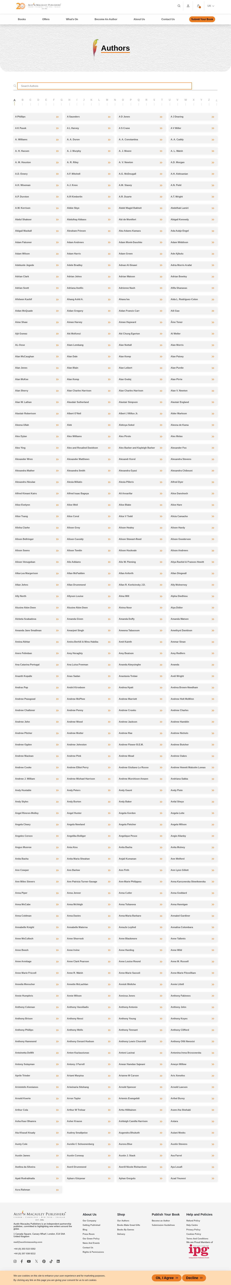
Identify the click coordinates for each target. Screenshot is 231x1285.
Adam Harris (74, 253)
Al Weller (176, 333)
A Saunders (73, 116)
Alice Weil (72, 504)
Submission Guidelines (163, 1225)
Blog (85, 1229)
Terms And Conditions (197, 1238)
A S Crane (124, 128)
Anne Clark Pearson (78, 961)
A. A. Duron (73, 139)
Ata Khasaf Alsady (25, 1132)
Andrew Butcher (180, 744)
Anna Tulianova (127, 904)
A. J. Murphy (74, 151)
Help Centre (192, 1225)
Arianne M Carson (129, 1075)
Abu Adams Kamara (130, 230)
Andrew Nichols (179, 733)
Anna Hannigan (179, 904)
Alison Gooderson (181, 539)
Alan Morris (177, 345)
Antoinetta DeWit (24, 1052)
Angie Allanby (178, 836)
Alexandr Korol (127, 459)
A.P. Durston (22, 196)
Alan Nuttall (125, 345)
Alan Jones (21, 367)
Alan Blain (72, 367)
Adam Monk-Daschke (130, 242)
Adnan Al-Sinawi (128, 265)
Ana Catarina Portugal (27, 664)
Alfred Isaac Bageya (78, 493)
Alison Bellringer (24, 539)
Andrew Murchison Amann (133, 778)
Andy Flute (177, 790)
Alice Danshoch (179, 493)
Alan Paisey (177, 356)
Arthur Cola (21, 1109)
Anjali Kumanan (127, 858)
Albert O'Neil (74, 413)
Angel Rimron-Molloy (26, 813)
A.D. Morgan (177, 162)
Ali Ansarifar (125, 493)
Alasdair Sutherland (78, 402)
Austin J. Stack (127, 1155)
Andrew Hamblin (180, 721)
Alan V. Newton (179, 390)
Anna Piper (21, 893)
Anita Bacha (125, 847)
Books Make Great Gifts (128, 1225)
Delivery (121, 1234)
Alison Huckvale (128, 550)
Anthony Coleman (25, 1007)
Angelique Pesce (128, 836)
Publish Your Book (166, 1214)
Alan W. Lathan (23, 402)
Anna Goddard (179, 893)
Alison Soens (22, 550)
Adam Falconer (23, 242)
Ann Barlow (73, 870)
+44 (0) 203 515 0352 (25, 1249)
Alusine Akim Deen (25, 607)
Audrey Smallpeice (77, 1132)
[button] (198, 6)
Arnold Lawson (179, 1087)
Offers (46, 19)
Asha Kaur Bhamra (25, 1121)
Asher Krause (74, 1121)
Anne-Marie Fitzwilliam (183, 973)
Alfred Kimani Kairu (26, 493)
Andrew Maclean (24, 756)
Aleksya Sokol (126, 425)
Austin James (22, 1155)
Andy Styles (21, 801)
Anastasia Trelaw (128, 676)
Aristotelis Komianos (26, 1087)
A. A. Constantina (128, 139)
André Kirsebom (76, 687)
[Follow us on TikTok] (52, 1261)
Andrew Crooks (127, 710)
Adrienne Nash (127, 288)
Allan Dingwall (179, 573)
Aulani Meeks (178, 1132)
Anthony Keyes (179, 1018)
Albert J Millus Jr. (128, 413)
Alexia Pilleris (126, 482)
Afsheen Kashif (23, 299)
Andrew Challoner (25, 710)
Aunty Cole (21, 1144)
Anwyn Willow (178, 1064)
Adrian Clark (22, 276)
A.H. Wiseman (22, 185)
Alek (69, 425)
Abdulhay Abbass (76, 219)
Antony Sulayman (25, 1064)
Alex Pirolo (125, 436)
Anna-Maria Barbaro (130, 915)
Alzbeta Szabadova (25, 619)
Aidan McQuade (24, 310)
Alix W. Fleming (127, 562)
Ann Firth (124, 870)
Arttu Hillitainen (127, 1109)
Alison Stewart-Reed (130, 539)
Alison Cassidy (75, 539)
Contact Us (168, 19)
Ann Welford (177, 858)
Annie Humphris (24, 995)
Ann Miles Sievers (25, 881)
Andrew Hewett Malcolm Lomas (188, 767)
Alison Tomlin (74, 550)
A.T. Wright (177, 196)
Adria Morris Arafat (181, 265)
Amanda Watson (180, 619)
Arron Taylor (74, 1098)
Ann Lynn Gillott (180, 870)
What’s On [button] (72, 19)
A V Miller (176, 128)
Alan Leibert (125, 367)
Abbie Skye (73, 208)
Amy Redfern (178, 653)
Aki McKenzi (74, 333)
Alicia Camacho (179, 516)
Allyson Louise (75, 596)
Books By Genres (125, 1229)
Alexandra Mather (25, 470)
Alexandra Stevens (181, 459)
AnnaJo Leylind (127, 927)
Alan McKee (21, 379)
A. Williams (21, 139)
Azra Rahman (22, 1189)
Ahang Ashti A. (75, 299)
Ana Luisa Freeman (77, 664)
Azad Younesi (178, 1178)
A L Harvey (73, 128)
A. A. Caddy (177, 139)
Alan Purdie (177, 367)
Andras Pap (21, 687)
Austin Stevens (179, 1144)
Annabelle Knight (24, 927)
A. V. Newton (126, 162)
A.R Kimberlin (74, 196)
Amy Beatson (126, 653)
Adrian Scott (22, 288)
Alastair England (180, 402)
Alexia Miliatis (74, 482)
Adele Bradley (74, 265)
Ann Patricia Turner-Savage (82, 881)
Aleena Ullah (22, 425)
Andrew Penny (75, 710)
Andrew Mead (126, 756)
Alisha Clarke (22, 527)
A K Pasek (20, 128)
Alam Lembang (75, 345)
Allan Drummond (76, 584)
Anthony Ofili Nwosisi (183, 1041)
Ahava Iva (124, 299)
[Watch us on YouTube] (29, 1261)
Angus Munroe (23, 847)
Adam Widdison (179, 242)
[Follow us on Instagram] (15, 1261)
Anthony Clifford (180, 1030)
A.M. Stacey (125, 185)
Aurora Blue (125, 1144)
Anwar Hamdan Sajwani (132, 1064)
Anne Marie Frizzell (25, 973)
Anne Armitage (23, 961)
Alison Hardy (178, 527)
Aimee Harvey (74, 322)
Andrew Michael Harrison (81, 778)
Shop (121, 1214)
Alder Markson (179, 413)
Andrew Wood (75, 721)
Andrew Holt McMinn (182, 699)
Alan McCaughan (24, 356)
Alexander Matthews (78, 459)
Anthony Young (127, 1018)
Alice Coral (73, 516)
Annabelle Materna (77, 927)
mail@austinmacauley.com (28, 1242)
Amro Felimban (23, 653)
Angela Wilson (179, 824)
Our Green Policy (91, 1238)
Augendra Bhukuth (129, 1132)
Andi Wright (177, 676)
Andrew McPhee (76, 699)
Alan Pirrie (176, 379)
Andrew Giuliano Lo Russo (133, 767)
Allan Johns (21, 584)
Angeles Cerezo (24, 836)
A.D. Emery (21, 173)
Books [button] (22, 19)
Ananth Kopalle (23, 676)
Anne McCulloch (24, 938)
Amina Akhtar (22, 641)
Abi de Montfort (127, 219)
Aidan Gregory (75, 310)
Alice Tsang (21, 516)
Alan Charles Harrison (79, 390)
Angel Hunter (74, 813)
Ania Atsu (72, 847)
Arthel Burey (178, 1098)
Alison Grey (73, 527)
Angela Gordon (127, 813)
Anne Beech (21, 950)
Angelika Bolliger (76, 836)
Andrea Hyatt (126, 687)
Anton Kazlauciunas (78, 1052)
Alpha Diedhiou (179, 596)
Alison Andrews (179, 550)
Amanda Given (75, 619)
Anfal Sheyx (177, 801)
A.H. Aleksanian (179, 173)
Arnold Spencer (127, 1087)
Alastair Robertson (25, 413)
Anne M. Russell (180, 961)
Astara (174, 1121)
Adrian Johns (74, 276)
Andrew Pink (74, 756)
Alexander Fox (179, 447)
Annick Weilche (127, 984)
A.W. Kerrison (22, 208)
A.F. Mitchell (73, 173)
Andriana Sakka (179, 778)
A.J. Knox (72, 185)
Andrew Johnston (77, 744)
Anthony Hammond (25, 1041)
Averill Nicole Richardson (133, 1166)
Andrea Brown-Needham (184, 687)
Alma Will (124, 596)
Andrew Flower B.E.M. (131, 744)
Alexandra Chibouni (181, 470)
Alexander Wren (24, 459)
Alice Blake (125, 504)
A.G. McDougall (127, 173)
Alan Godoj (125, 379)
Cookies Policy (193, 1234)
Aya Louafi (176, 1166)
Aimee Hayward (127, 322)
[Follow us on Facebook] (22, 1261)
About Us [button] (139, 19)
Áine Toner (177, 322)
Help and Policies (199, 1214)
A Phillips (20, 116)
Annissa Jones (127, 995)
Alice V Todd (126, 516)
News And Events (91, 1243)
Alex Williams (74, 436)
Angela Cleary (22, 824)
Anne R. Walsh (75, 973)
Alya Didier (177, 607)
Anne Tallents (178, 938)
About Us (89, 1214)
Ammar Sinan (178, 641)
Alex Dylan (21, 436)
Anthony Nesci (75, 1018)
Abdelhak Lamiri (180, 208)
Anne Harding (126, 950)
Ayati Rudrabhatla (25, 1178)
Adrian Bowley (179, 276)
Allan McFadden (76, 573)
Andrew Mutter (75, 733)
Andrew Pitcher (23, 733)
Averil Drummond (76, 1166)
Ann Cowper (22, 870)
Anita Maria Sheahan (78, 858)
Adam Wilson (22, 253)
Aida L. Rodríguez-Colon (184, 299)
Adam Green (126, 253)
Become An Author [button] (106, 19)
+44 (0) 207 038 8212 (25, 1253)
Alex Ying (20, 447)
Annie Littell (177, 984)
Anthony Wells (75, 1030)
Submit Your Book (202, 19)
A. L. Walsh (177, 151)
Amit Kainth (125, 641)
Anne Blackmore (128, 938)
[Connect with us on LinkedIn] (58, 1261)
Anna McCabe (22, 904)
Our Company (89, 1220)
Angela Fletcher (127, 824)
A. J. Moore (125, 151)
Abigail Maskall (23, 230)
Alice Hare (176, 504)
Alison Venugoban (25, 562)
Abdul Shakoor (23, 219)
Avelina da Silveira (25, 1166)
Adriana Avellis (75, 288)
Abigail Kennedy (180, 219)
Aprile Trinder (22, 1075)
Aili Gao (175, 310)
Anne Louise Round (130, 961)
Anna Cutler (125, 893)
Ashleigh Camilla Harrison (133, 1121)
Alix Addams (74, 562)
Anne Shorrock (75, 938)
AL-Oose (20, 345)
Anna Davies (74, 915)
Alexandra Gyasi (128, 470)
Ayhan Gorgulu (127, 1178)
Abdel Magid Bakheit (130, 208)
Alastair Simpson (128, 402)
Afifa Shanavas (179, 288)
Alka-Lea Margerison (26, 573)
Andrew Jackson (128, 721)
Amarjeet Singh (75, 630)
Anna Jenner (74, 893)
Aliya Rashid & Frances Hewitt (187, 562)
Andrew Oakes (179, 756)
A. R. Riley (72, 162)
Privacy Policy (193, 1229)
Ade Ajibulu (177, 253)
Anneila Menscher (25, 984)
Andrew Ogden (23, 744)
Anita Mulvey (178, 847)
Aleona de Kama (180, 425)
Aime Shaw (21, 322)
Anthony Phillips (24, 1030)
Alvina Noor (125, 607)
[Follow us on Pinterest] (44, 1261)
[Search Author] (16, 86)
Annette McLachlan (77, 984)
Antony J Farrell (76, 1064)
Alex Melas (177, 436)
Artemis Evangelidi (129, 1098)
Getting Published (91, 1225)
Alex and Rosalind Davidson (82, 447)
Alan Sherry (21, 390)
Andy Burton (74, 801)
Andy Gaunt (125, 790)
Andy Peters (73, 790)
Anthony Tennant (128, 1030)
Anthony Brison (24, 1018)
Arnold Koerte (23, 1098)
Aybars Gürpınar (76, 1178)
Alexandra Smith (76, 470)
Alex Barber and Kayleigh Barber (137, 447)
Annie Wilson (74, 995)
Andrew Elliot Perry (77, 767)
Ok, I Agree (165, 1278)
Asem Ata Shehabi (181, 1109)
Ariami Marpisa (75, 1075)
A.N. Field (176, 185)
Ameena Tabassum (129, 630)
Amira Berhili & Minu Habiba (82, 641)
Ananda (175, 664)
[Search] (179, 6)
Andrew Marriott (128, 699)
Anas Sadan (73, 676)
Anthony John (178, 1007)
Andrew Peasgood (25, 699)
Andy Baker (125, 801)
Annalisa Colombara (182, 927)
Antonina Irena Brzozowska (186, 1052)
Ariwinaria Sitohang (78, 1087)
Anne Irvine (73, 950)
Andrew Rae (125, 733)
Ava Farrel (176, 1155)
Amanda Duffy (127, 619)
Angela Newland (76, 824)
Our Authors (123, 1220)
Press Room (89, 1234)
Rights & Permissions (93, 1252)
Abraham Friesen (76, 230)
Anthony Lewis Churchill (132, 1041)
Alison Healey (126, 527)
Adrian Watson (127, 276)
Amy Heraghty (75, 653)
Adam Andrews (75, 242)
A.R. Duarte (125, 196)
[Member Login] (188, 6)
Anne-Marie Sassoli (129, 973)
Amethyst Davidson (181, 630)
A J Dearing (177, 116)
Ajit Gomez (21, 333)
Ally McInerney (179, 584)
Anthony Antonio (128, 1007)
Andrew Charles (179, 710)
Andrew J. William (25, 778)
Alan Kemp (125, 356)
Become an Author (161, 1220)
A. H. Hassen (22, 151)
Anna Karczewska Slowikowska (188, 881)
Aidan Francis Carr (129, 310)
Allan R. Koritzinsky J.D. (132, 584)
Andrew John (22, 721)
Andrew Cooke (23, 767)
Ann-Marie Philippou (130, 881)
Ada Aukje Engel (180, 230)
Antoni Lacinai (127, 1052)
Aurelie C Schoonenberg (80, 1144)
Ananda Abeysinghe (130, 664)
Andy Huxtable (23, 790)
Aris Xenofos (178, 1075)
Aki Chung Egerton (129, 333)
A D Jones (124, 116)
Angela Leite (177, 813)
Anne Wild (176, 950)
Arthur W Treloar (76, 1109)
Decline (192, 1278)
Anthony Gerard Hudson (80, 1041)
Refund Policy (193, 1220)
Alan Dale (72, 356)
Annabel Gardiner (180, 915)
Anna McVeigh (75, 904)
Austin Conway (75, 1155)
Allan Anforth (126, 573)
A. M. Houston (23, 162)
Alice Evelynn (22, 504)
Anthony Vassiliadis (78, 1007)
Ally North (20, 596)
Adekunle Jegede (24, 265)
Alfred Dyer (177, 482)
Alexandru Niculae (25, 482)
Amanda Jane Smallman (28, 630)
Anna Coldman (23, 915)
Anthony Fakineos (181, 995)
